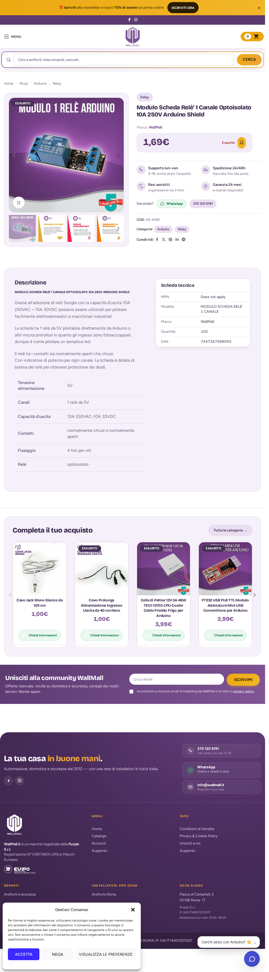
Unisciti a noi (190, 843)
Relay (57, 83)
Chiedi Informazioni (43, 635)
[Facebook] (8, 780)
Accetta (23, 954)
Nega (57, 954)
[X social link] (163, 239)
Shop (23, 83)
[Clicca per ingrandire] (19, 202)
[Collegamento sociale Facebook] (129, 20)
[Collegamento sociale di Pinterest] (170, 239)
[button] (133, 909)
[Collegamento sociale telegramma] (183, 239)
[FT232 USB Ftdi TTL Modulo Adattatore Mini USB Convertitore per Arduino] (225, 568)
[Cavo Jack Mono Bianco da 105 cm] (39, 568)
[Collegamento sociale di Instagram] (136, 20)
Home (8, 83)
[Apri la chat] (252, 959)
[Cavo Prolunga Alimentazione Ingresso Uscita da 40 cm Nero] (101, 568)
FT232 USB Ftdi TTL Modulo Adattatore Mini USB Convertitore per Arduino (225, 605)
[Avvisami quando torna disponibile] (242, 142)
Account (99, 843)
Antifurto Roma (104, 894)
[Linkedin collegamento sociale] (177, 239)
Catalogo (99, 836)
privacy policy (244, 691)
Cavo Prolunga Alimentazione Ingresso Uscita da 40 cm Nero (101, 605)
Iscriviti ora (183, 8)
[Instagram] (19, 780)
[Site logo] (132, 36)
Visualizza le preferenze (106, 954)
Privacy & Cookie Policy (199, 836)
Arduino (40, 83)
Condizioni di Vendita (197, 829)
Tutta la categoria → (230, 530)
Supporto (99, 850)
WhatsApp (174, 204)
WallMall (155, 127)
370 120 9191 (203, 204)
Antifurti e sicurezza (20, 894)
